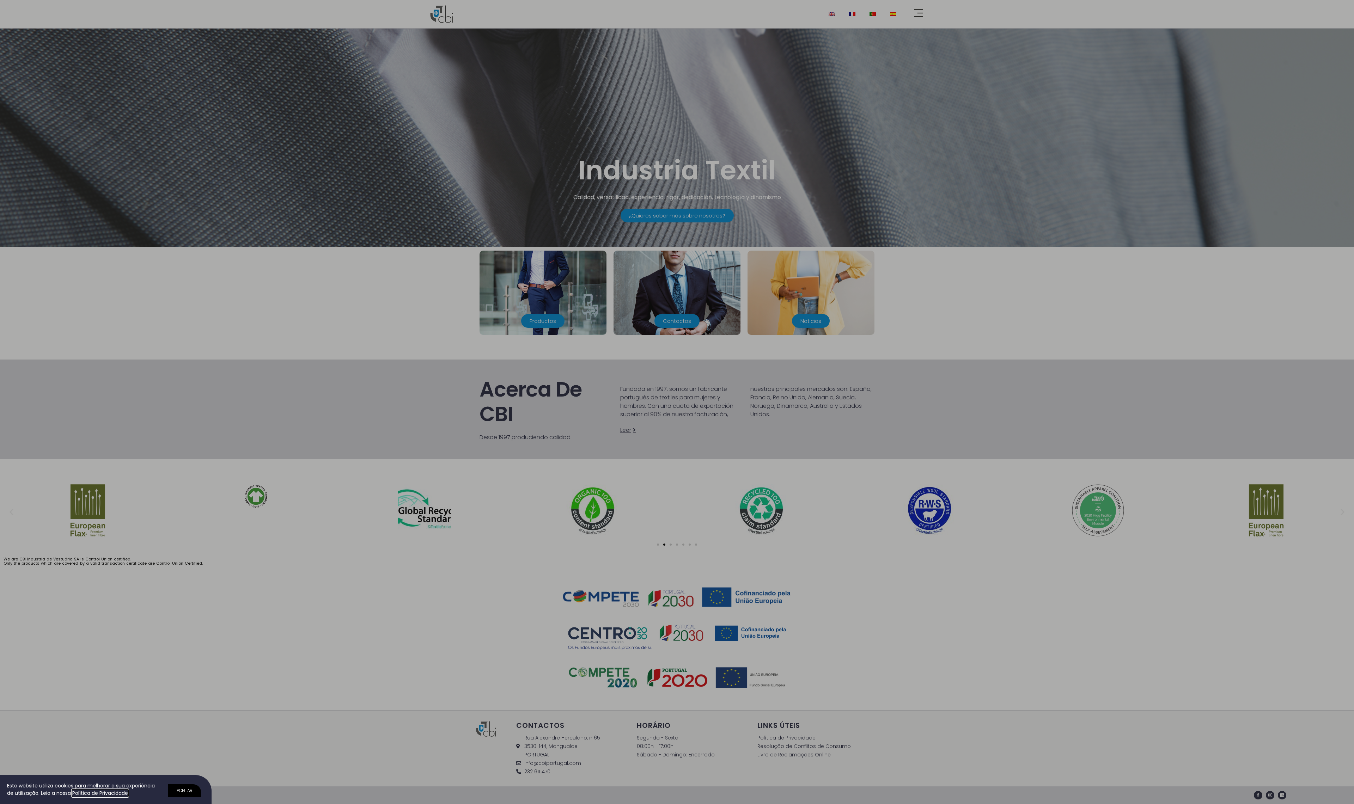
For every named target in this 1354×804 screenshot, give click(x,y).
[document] (677, 402)
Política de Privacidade (100, 793)
